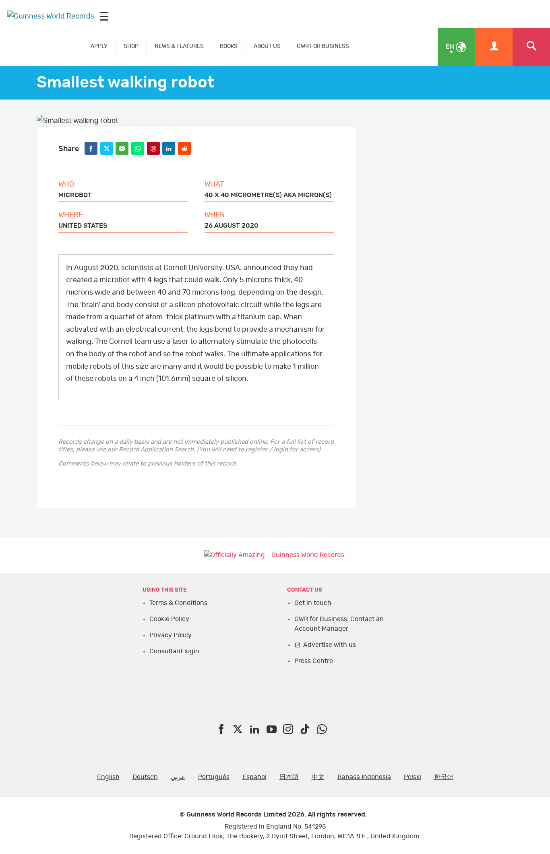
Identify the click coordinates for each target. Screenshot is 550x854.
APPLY (99, 46)
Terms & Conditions (178, 603)
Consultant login (174, 651)
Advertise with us (329, 645)
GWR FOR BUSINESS (323, 46)
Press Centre (313, 661)
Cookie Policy (169, 619)
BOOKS (229, 46)
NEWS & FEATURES (179, 46)
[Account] (494, 47)
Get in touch (312, 603)
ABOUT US (267, 46)
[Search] (531, 47)
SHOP (131, 46)
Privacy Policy (170, 635)
